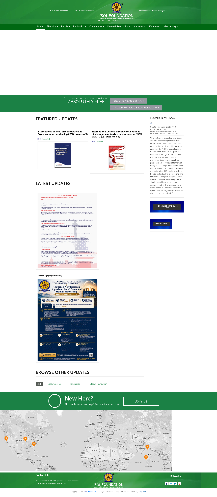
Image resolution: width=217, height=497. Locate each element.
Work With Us (161, 224)
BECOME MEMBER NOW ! (129, 100)
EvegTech (142, 492)
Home (40, 26)
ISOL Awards (154, 26)
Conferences (96, 26)
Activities (138, 26)
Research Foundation (118, 26)
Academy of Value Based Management (136, 107)
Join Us (141, 401)
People (65, 26)
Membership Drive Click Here (167, 207)
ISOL (58, 10)
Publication (79, 26)
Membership (170, 26)
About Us (52, 26)
